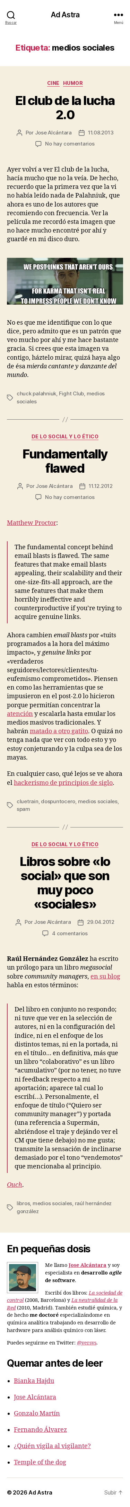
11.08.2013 (100, 132)
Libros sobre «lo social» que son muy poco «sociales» (65, 883)
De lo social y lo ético (65, 436)
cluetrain (27, 801)
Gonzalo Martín (37, 1414)
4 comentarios (70, 933)
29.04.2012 (100, 922)
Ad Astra (65, 14)
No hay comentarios (69, 143)
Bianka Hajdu (34, 1381)
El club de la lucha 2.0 (65, 107)
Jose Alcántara (53, 132)
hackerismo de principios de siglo (63, 783)
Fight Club (71, 393)
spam (23, 809)
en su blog (105, 977)
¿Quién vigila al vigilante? (52, 1446)
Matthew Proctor (31, 523)
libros (23, 1203)
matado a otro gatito (59, 731)
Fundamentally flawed (65, 461)
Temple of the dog (40, 1462)
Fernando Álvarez (40, 1430)
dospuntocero (58, 801)
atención (20, 714)
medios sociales (98, 801)
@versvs (86, 1343)
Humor (73, 83)
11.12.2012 (100, 486)
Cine (53, 83)
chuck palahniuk (36, 393)
